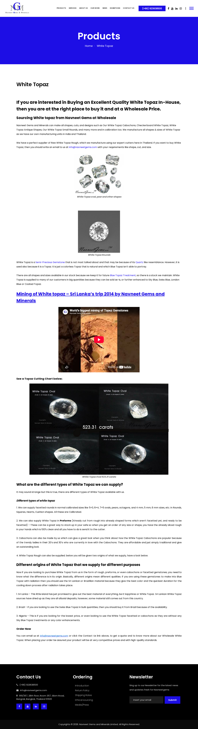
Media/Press (82, 704)
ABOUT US (83, 8)
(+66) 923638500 (152, 8)
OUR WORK (95, 8)
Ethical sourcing (84, 700)
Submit (172, 700)
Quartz (139, 262)
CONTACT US (128, 8)
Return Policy (82, 690)
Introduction (82, 685)
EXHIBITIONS (115, 8)
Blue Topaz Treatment (123, 275)
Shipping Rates (83, 695)
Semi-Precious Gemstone (50, 262)
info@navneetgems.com (83, 147)
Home (89, 46)
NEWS (104, 8)
